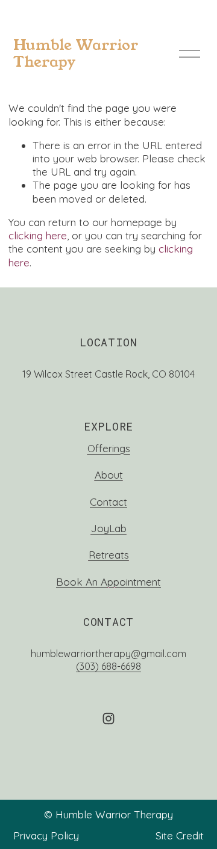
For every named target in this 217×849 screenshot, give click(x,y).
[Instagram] (108, 719)
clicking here (37, 235)
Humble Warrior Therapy (75, 53)
